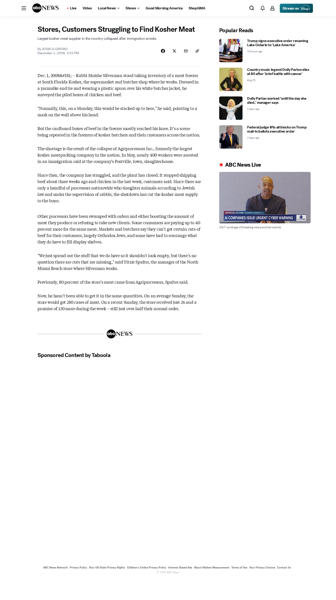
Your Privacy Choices (262, 567)
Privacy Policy (78, 567)
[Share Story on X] (174, 51)
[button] (24, 8)
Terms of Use (239, 567)
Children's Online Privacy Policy (146, 567)
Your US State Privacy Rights (107, 567)
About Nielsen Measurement (211, 567)
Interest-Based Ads (180, 567)
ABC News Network (55, 567)
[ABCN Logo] (45, 8)
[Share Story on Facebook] (163, 51)
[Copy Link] (197, 51)
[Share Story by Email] (185, 51)
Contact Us (284, 567)
